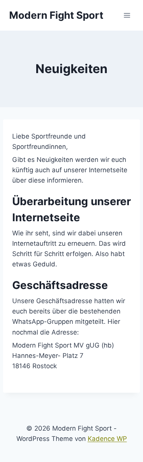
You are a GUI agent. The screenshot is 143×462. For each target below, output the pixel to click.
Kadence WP (107, 438)
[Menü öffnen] (127, 15)
